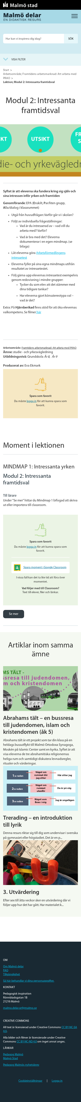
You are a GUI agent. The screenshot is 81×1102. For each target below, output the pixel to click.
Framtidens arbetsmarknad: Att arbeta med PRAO (49, 348)
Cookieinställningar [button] (30, 1080)
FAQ (5, 970)
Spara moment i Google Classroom (44, 567)
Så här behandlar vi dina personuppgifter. (28, 981)
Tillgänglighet (11, 974)
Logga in (57, 1080)
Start (6, 70)
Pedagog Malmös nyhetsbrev (21, 1065)
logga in (32, 401)
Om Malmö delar (13, 966)
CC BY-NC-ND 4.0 (27, 1041)
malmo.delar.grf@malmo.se (20, 1008)
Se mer (13, 614)
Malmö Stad (10, 1058)
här (38, 312)
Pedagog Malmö (13, 1054)
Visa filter (18, 59)
